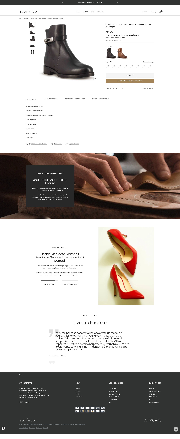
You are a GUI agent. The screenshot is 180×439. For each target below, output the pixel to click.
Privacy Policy (32, 427)
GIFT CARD (100, 12)
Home (20, 18)
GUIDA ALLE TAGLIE (155, 391)
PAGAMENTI (153, 397)
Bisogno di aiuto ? (148, 88)
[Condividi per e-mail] (122, 88)
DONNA (85, 12)
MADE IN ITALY (113, 391)
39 (132, 66)
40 (138, 66)
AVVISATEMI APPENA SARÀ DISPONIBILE (129, 81)
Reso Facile (58, 144)
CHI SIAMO (112, 388)
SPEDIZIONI (152, 394)
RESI (150, 399)
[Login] (156, 12)
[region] (130, 53)
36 (114, 66)
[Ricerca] (152, 12)
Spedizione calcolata (112, 37)
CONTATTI (152, 388)
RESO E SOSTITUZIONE (100, 99)
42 (150, 66)
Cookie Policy (39, 427)
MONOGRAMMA (154, 402)
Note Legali (45, 427)
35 (108, 66)
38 (126, 66)
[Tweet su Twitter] (119, 88)
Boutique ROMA (114, 397)
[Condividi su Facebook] (113, 88)
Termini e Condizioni (23, 427)
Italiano (145, 12)
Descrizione (31, 100)
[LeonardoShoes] (27, 419)
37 (120, 66)
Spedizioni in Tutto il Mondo (38, 144)
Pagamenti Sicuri (74, 144)
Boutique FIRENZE (114, 394)
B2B (110, 402)
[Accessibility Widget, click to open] (3, 428)
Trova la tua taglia (148, 62)
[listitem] (111, 53)
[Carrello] (160, 12)
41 (144, 66)
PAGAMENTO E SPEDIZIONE (75, 99)
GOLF (92, 12)
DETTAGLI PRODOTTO (51, 99)
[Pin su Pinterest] (116, 88)
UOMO (78, 12)
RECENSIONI (113, 399)
